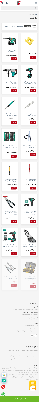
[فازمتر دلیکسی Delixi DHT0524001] (29, 170)
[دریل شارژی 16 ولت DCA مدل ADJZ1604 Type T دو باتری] (29, 202)
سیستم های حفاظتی (32, 356)
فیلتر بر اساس (18, 399)
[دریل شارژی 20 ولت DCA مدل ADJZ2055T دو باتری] (10, 236)
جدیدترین (27, 26)
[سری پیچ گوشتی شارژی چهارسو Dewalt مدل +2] (10, 170)
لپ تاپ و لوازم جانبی (14, 350)
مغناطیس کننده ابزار (31, 50)
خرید (32, 57)
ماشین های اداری (15, 353)
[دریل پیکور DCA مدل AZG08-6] (10, 73)
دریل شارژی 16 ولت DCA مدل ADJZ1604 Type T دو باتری (30, 212)
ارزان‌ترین (5, 26)
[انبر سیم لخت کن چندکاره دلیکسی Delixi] (29, 137)
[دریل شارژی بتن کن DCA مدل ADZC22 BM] (10, 41)
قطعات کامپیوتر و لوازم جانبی (30, 350)
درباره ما (36, 359)
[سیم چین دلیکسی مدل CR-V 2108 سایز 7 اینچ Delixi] (10, 202)
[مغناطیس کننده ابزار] (29, 41)
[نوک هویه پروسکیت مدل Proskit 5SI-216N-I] (29, 105)
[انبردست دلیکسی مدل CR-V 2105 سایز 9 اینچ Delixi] (29, 236)
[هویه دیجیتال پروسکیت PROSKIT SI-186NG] (10, 105)
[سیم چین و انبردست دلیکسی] (10, 268)
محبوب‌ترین (20, 26)
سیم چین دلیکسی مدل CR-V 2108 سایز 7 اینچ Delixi (11, 212)
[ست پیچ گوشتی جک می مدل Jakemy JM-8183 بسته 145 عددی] (29, 268)
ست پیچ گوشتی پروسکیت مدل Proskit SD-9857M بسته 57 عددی (10, 147)
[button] (3, 3)
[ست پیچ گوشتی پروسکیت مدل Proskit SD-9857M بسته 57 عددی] (10, 137)
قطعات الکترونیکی (15, 356)
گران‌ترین (12, 26)
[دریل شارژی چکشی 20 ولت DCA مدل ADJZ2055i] (29, 73)
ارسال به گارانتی (15, 359)
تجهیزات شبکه (34, 353)
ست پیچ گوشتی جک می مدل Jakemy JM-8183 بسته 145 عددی (29, 278)
